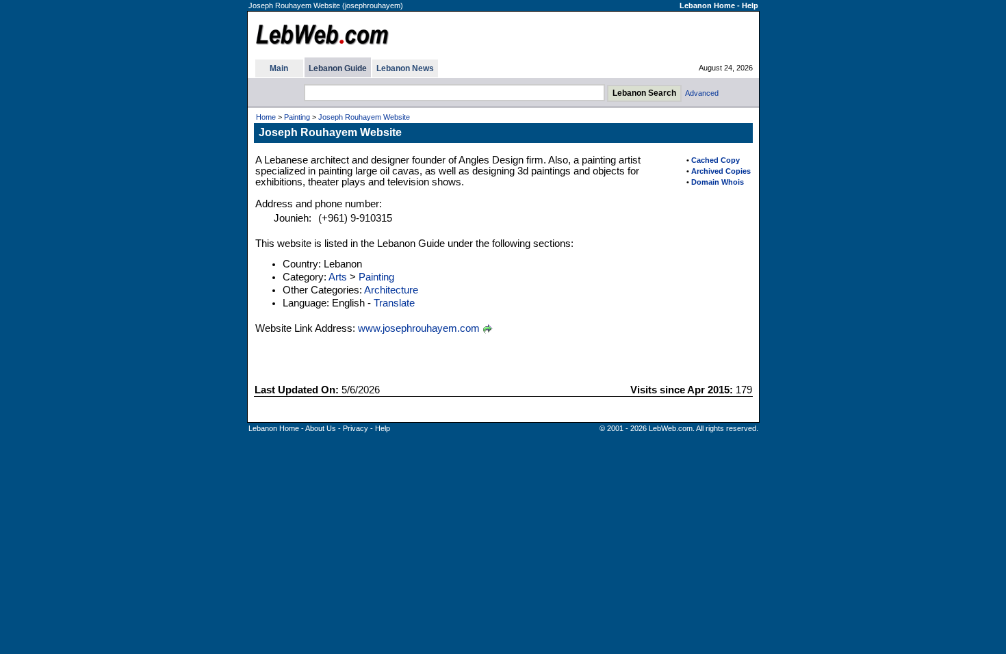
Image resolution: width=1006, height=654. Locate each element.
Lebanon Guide (338, 68)
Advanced (702, 93)
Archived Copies (721, 171)
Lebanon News (405, 68)
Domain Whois (717, 182)
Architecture (391, 290)
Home (266, 117)
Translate (394, 303)
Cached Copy (715, 160)
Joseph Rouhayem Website (364, 117)
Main (279, 68)
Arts (337, 277)
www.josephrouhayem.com (419, 328)
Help (750, 5)
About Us (320, 428)
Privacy (355, 428)
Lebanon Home (707, 5)
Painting (297, 117)
